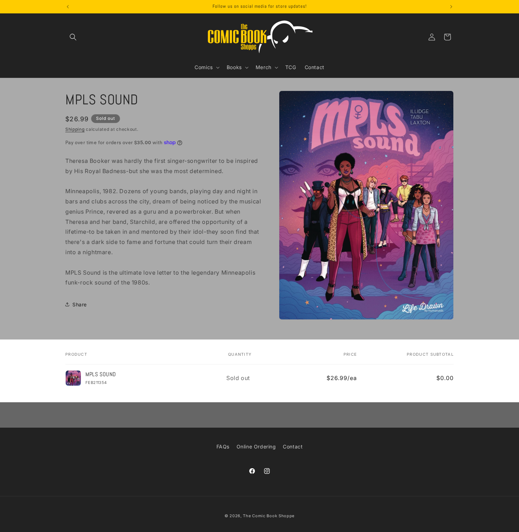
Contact (293, 447)
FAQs (222, 447)
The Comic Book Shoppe (268, 515)
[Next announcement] (451, 6)
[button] (73, 37)
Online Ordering (256, 447)
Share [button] (79, 304)
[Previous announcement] (68, 6)
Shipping (75, 129)
